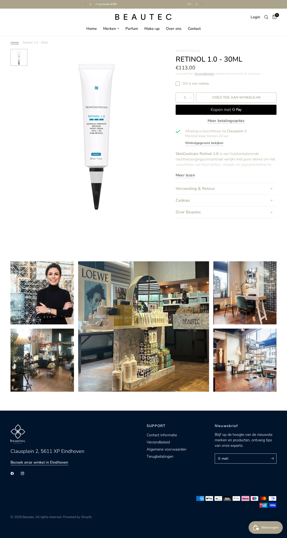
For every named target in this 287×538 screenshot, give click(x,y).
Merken (109, 28)
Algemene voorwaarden (166, 449)
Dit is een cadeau (195, 83)
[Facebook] (15, 473)
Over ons (174, 28)
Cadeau (183, 200)
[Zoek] (266, 17)
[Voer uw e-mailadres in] (272, 458)
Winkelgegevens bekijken (204, 143)
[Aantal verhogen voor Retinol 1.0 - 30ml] (190, 97)
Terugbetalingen (160, 456)
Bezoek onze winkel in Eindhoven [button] (39, 462)
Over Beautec (188, 212)
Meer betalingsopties (226, 121)
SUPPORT (156, 426)
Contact (194, 28)
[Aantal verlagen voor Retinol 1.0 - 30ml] (179, 97)
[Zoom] (154, 58)
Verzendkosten (204, 73)
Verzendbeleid (158, 442)
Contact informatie (162, 435)
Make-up (152, 28)
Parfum (131, 28)
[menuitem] (91, 29)
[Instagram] (25, 473)
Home (91, 28)
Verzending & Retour (195, 188)
